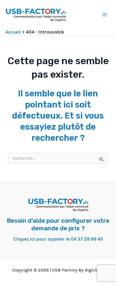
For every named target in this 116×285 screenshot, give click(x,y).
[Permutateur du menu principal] (105, 15)
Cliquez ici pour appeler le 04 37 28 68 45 (58, 239)
